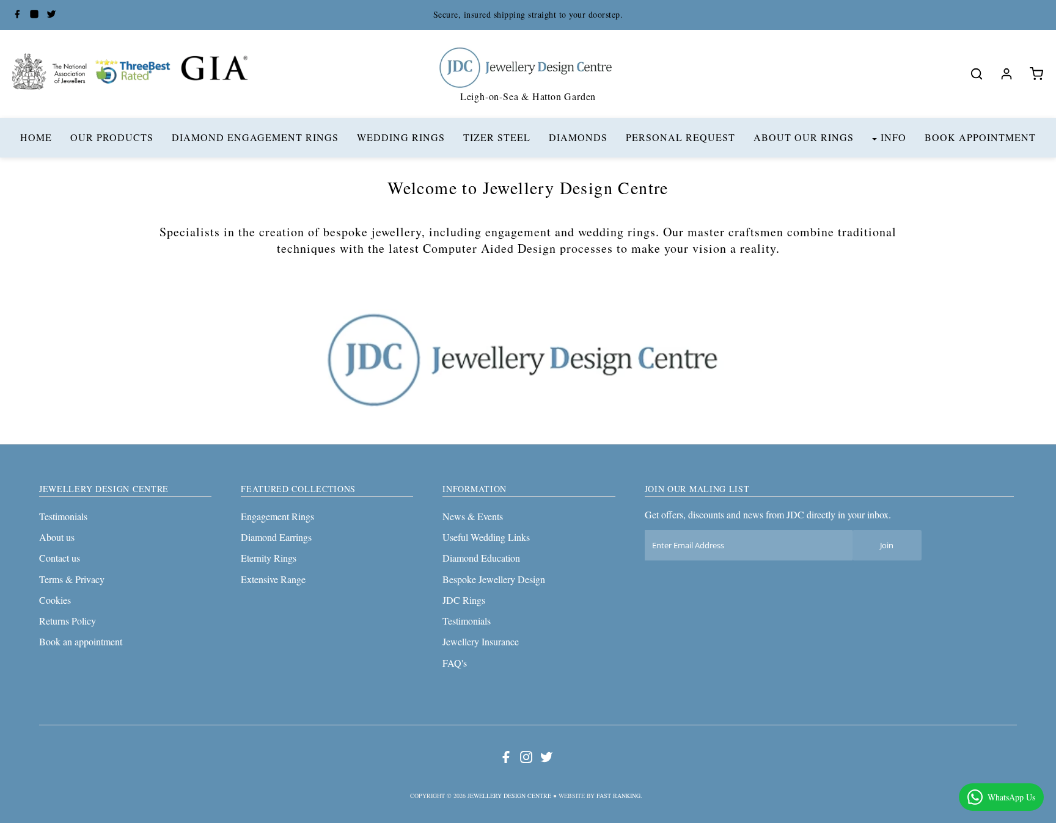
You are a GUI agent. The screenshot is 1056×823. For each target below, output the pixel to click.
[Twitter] (51, 15)
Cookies (55, 599)
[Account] (1006, 74)
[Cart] (1036, 74)
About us (57, 537)
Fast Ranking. (619, 795)
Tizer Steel (496, 137)
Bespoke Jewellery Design (493, 579)
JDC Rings (463, 599)
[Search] (976, 74)
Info (893, 137)
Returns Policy (67, 620)
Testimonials (63, 516)
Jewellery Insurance (480, 641)
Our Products (111, 137)
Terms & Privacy (72, 579)
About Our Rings (804, 137)
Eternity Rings (268, 557)
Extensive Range (273, 579)
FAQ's (454, 662)
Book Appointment (980, 137)
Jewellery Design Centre (509, 795)
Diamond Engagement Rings (255, 137)
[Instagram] (34, 15)
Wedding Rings (401, 137)
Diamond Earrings (276, 537)
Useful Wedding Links (486, 537)
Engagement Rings (277, 516)
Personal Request (680, 137)
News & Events (472, 516)
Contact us (59, 557)
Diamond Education (481, 557)
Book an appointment (80, 641)
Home (36, 137)
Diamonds (578, 137)
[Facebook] (17, 15)
